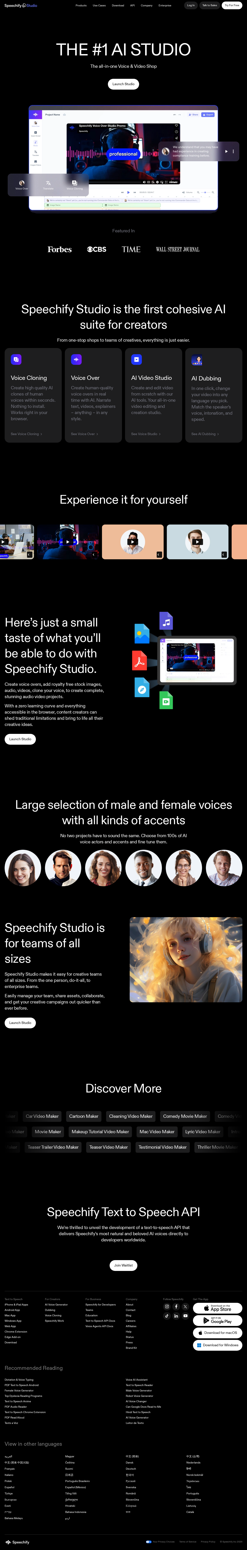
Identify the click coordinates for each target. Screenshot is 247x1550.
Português (192, 1493)
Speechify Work (54, 1321)
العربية (8, 1456)
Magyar (69, 1456)
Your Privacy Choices (164, 1541)
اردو (67, 1518)
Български (11, 1499)
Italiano (9, 1475)
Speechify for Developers (100, 1304)
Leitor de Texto (135, 1423)
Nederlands (193, 1462)
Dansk (129, 1462)
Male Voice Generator (139, 1390)
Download (118, 5)
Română (131, 1493)
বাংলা (128, 1512)
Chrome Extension (16, 1331)
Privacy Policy (208, 1541)
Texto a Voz (11, 1423)
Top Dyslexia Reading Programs (23, 1396)
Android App (12, 1310)
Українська (192, 1481)
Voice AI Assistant (137, 1379)
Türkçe (9, 1493)
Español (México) (75, 1487)
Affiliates (131, 1326)
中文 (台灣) (192, 1456)
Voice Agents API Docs (99, 1326)
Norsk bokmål (194, 1475)
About (129, 1304)
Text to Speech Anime (18, 1401)
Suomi (69, 1468)
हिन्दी (188, 1468)
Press (129, 1342)
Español (9, 1487)
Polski (8, 1481)
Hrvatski (70, 1506)
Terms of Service (187, 1541)
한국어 (130, 1475)
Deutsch (131, 1468)
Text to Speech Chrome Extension (25, 1412)
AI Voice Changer (136, 1401)
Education (91, 1315)
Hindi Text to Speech (138, 1412)
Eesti (8, 1506)
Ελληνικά (131, 1506)
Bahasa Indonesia (75, 1512)
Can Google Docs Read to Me (143, 1406)
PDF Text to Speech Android (22, 1385)
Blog (128, 1315)
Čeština (69, 1462)
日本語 (69, 1475)
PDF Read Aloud (14, 1417)
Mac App (10, 1315)
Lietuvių (191, 1506)
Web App (10, 1326)
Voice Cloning (53, 1315)
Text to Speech (14, 1299)
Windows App (13, 1321)
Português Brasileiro (77, 1481)
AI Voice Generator (56, 1304)
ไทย (188, 1487)
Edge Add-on (13, 1337)
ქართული (71, 1499)
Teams (89, 1310)
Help (128, 1331)
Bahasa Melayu (14, 1518)
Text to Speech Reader (139, 1385)
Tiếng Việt (71, 1493)
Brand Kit (131, 1348)
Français (10, 1468)
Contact (130, 1310)
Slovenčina (132, 1499)
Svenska (131, 1487)
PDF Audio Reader (16, 1406)
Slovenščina (193, 1499)
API (132, 5)
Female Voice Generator (19, 1390)
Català (190, 1512)
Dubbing (50, 1310)
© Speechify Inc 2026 (231, 1541)
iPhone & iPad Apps (16, 1304)
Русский (130, 1481)
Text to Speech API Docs (100, 1321)
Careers (130, 1321)
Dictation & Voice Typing (19, 1379)
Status (130, 1337)
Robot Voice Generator (139, 1396)
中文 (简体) (132, 1456)
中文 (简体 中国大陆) (17, 1462)
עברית (8, 1512)
